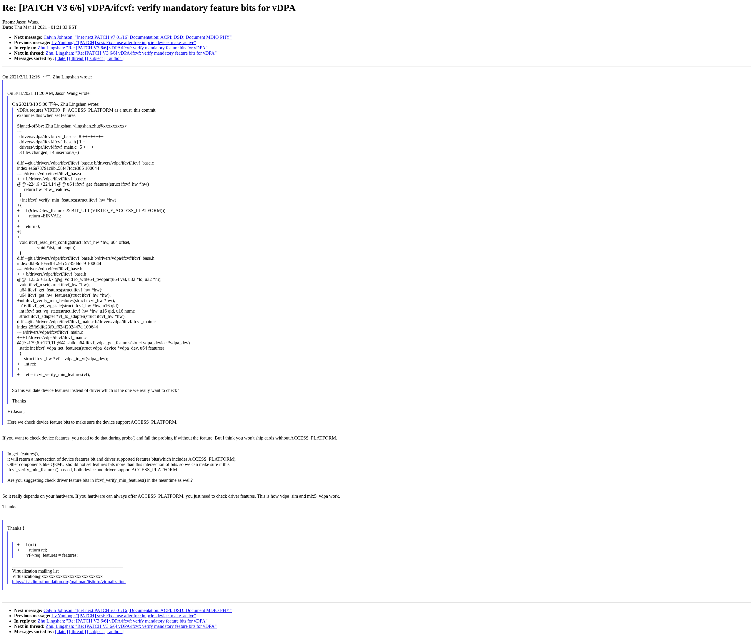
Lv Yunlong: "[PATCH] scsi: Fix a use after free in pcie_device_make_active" (123, 42)
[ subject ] (96, 58)
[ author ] (115, 58)
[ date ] (61, 58)
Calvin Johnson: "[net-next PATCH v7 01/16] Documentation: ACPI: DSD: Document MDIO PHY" (138, 37)
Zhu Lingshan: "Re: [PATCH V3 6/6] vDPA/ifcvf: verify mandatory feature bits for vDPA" (123, 47)
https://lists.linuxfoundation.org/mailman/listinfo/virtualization (69, 581)
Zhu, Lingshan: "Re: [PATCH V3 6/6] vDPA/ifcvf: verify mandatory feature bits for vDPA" (131, 53)
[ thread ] (77, 58)
